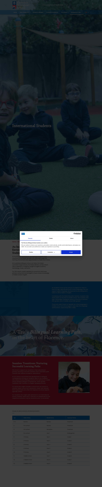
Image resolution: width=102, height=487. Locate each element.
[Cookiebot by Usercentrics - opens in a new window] (75, 234)
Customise (50, 252)
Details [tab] (51, 238)
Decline (31, 252)
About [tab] (71, 238)
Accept (71, 252)
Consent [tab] (30, 238)
